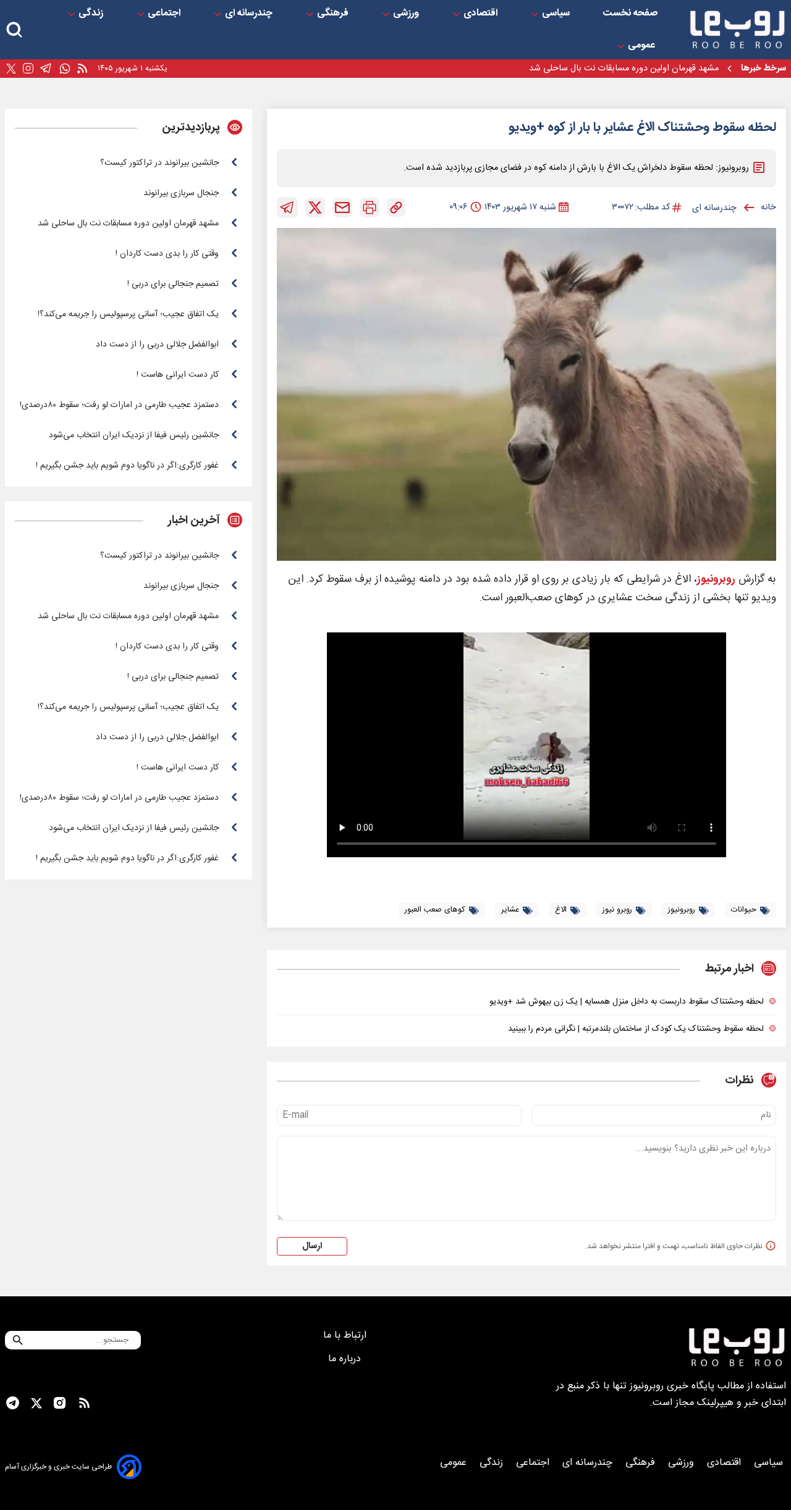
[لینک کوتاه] (396, 207)
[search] (14, 30)
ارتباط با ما (346, 1335)
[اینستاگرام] (28, 68)
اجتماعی (165, 14)
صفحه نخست (630, 14)
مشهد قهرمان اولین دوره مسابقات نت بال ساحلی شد (624, 68)
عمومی (643, 46)
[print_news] (369, 207)
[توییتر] (11, 68)
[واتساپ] (65, 69)
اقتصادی (481, 14)
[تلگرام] (46, 68)
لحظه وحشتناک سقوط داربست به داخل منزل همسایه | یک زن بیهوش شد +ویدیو (626, 1002)
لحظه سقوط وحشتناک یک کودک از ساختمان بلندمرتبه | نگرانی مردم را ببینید (636, 1029)
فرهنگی (334, 14)
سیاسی (557, 14)
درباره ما (346, 1359)
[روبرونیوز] (737, 29)
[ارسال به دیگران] (342, 207)
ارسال (312, 1246)
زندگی (92, 14)
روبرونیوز (716, 580)
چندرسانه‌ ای (250, 14)
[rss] (82, 69)
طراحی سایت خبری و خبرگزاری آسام (58, 1467)
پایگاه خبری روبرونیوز (672, 1386)
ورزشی (407, 14)
